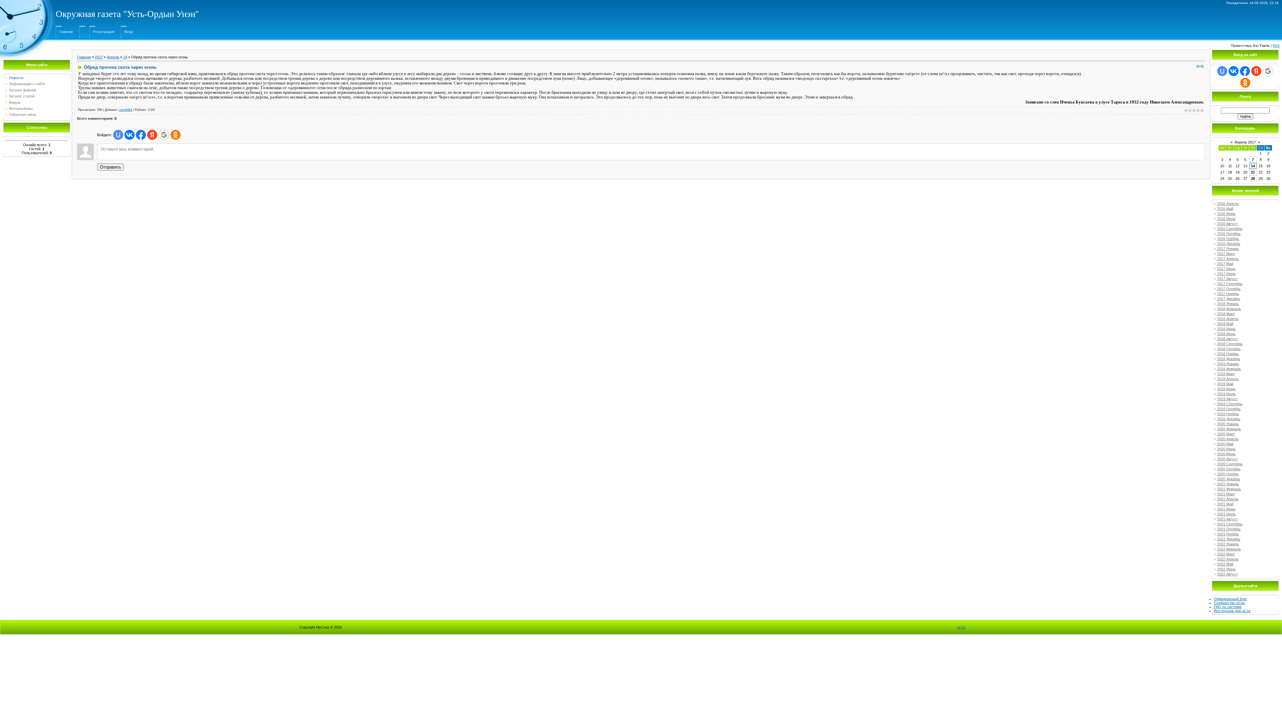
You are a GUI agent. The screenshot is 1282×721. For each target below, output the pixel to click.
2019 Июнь (1226, 389)
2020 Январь (1228, 424)
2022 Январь (1228, 544)
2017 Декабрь (1228, 299)
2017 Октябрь (1229, 289)
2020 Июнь (1226, 449)
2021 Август (1227, 519)
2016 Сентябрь (1230, 229)
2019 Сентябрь (1230, 404)
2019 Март (1226, 374)
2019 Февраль (1229, 369)
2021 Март (1226, 494)
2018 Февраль (1229, 309)
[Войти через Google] (164, 135)
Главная (66, 32)
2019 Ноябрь (1228, 414)
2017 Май (1225, 264)
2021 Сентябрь (1230, 524)
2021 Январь (1228, 484)
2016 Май (1225, 209)
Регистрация (103, 32)
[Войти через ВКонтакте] (130, 135)
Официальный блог (1230, 599)
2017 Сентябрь (1230, 284)
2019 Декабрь (1228, 419)
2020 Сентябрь (1230, 464)
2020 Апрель (1228, 439)
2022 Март (1226, 554)
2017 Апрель (1228, 259)
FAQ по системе (1228, 607)
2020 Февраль (1229, 429)
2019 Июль (1226, 394)
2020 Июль (1226, 454)
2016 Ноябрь (1228, 239)
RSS (1276, 45)
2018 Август (1227, 339)
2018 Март (1226, 314)
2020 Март (1226, 434)
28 (1253, 179)
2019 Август (1227, 399)
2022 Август (1227, 574)
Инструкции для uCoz (1232, 611)
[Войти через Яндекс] (152, 135)
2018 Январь (1228, 304)
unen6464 (125, 109)
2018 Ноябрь (1228, 354)
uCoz (961, 627)
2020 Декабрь (1228, 479)
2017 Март (1226, 254)
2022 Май (1225, 564)
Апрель (113, 57)
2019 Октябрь (1229, 409)
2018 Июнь (1226, 329)
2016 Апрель (1228, 204)
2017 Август (1227, 279)
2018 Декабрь (1228, 359)
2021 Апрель (1228, 499)
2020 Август (1227, 459)
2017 (99, 57)
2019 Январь (1228, 364)
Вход (128, 32)
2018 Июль (1226, 334)
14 (125, 57)
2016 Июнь (1226, 214)
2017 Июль (1226, 274)
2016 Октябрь (1229, 234)
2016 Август (1227, 224)
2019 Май (1225, 384)
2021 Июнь (1226, 509)
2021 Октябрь (1229, 529)
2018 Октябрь (1229, 349)
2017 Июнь (1226, 269)
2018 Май (1225, 324)
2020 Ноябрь (1228, 474)
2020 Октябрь (1229, 469)
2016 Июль (1226, 219)
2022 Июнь (1226, 569)
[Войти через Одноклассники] (176, 135)
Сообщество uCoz (1229, 603)
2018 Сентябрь (1230, 344)
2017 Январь (1228, 249)
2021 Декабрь (1228, 539)
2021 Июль (1226, 514)
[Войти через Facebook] (141, 135)
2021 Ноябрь (1228, 534)
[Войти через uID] (118, 135)
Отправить (110, 167)
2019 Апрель (1228, 379)
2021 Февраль (1229, 489)
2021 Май (1225, 504)
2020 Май (1225, 444)
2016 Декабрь (1228, 244)
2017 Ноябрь (1228, 294)
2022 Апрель (1228, 559)
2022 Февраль (1229, 549)
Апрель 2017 (1245, 142)
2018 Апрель (1228, 319)
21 (1253, 172)
